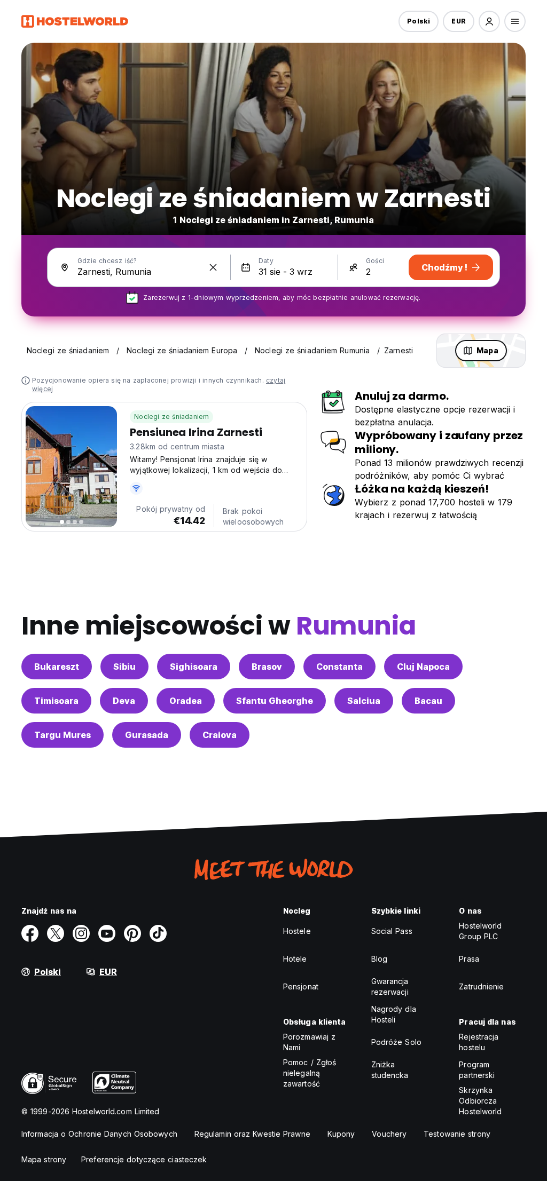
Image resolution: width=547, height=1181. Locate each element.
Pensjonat (300, 986)
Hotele (295, 958)
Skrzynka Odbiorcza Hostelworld (480, 1100)
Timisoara (56, 700)
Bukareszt (56, 666)
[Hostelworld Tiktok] (158, 933)
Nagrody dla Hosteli (393, 1014)
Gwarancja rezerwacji (390, 986)
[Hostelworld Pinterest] (132, 933)
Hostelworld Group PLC (480, 931)
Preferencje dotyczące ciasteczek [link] (144, 1159)
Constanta (339, 666)
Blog (379, 958)
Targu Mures (62, 735)
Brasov (267, 666)
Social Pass (391, 931)
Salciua (363, 700)
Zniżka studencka (390, 1070)
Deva (124, 700)
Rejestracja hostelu (478, 1042)
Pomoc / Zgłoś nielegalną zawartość (309, 1073)
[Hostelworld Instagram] (81, 933)
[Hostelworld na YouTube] (106, 933)
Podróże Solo (396, 1042)
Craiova (219, 735)
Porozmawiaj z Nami (309, 1042)
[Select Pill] (489, 21)
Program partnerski (477, 1070)
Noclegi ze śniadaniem (171, 417)
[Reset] (213, 267)
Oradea (185, 700)
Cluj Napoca (423, 666)
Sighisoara (193, 666)
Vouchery (389, 1133)
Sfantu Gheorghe (274, 700)
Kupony (341, 1133)
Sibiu (124, 666)
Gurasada (146, 735)
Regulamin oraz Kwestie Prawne (252, 1133)
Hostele (297, 931)
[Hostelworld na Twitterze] (55, 933)
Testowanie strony (457, 1133)
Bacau (428, 700)
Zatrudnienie (481, 986)
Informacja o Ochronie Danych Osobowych (99, 1133)
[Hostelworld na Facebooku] (29, 933)
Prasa (469, 958)
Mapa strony (43, 1159)
